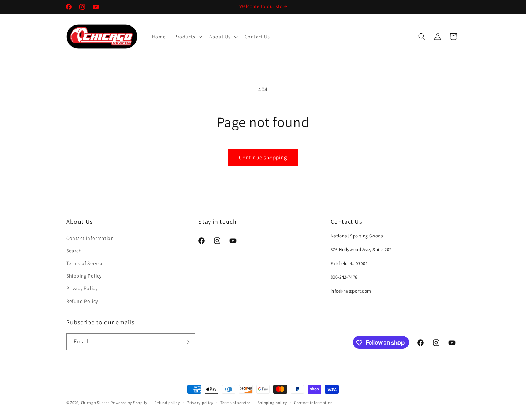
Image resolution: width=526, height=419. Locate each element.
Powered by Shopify (129, 402)
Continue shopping (263, 157)
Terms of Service (85, 263)
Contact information (313, 402)
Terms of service (235, 402)
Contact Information (90, 238)
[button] (187, 36)
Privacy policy (200, 402)
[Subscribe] (187, 342)
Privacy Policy (81, 288)
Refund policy (167, 402)
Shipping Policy (84, 276)
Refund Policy (82, 301)
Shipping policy (272, 402)
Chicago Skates (96, 402)
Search (74, 250)
